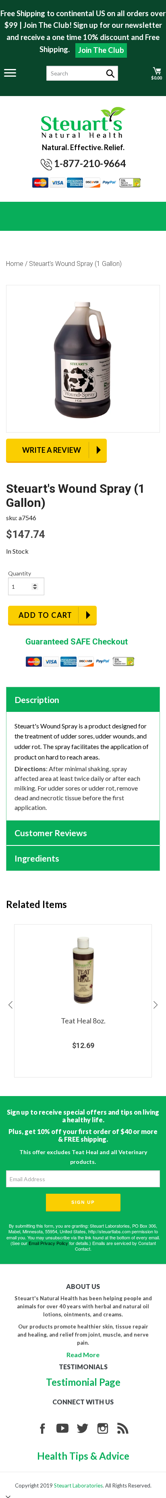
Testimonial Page (83, 1382)
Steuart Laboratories (78, 1485)
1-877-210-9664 (90, 163)
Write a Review (51, 450)
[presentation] (10, 1005)
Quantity (19, 573)
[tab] (83, 699)
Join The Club (101, 50)
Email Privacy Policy (48, 1243)
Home (14, 264)
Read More (83, 1354)
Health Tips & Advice (83, 1456)
